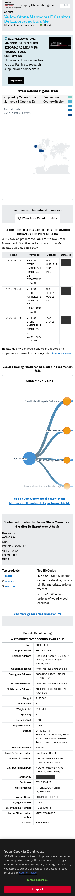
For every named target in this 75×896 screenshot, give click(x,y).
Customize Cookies (37, 880)
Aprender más (61, 353)
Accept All (37, 889)
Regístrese (16, 80)
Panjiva (12, 5)
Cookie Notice (28, 873)
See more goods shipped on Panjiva (37, 614)
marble (10, 586)
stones (9, 581)
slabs (8, 575)
